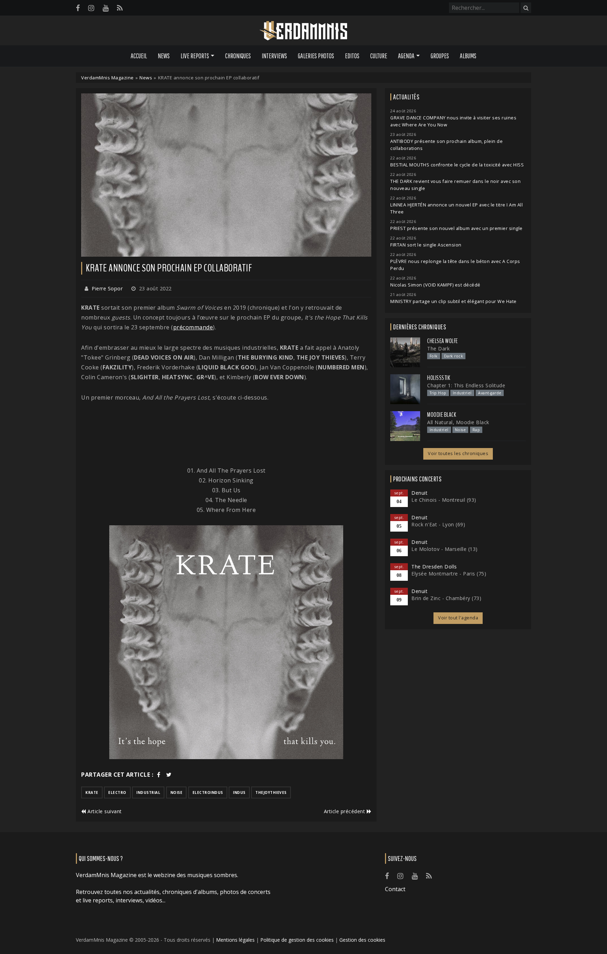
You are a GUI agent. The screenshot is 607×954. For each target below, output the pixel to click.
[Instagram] (91, 8)
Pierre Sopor (107, 288)
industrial (148, 792)
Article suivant (104, 811)
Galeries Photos (316, 56)
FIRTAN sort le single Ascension (426, 245)
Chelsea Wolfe (442, 341)
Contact (395, 889)
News (164, 56)
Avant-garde (490, 392)
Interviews (274, 56)
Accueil (139, 56)
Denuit (419, 492)
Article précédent (345, 811)
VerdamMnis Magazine (107, 77)
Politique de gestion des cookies (297, 939)
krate (91, 792)
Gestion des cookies (362, 939)
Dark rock (453, 356)
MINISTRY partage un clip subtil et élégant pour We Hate (453, 301)
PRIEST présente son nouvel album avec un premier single (456, 228)
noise (176, 792)
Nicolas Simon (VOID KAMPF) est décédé (435, 285)
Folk (434, 356)
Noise (460, 429)
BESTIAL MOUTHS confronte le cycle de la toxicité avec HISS (457, 165)
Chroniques (238, 56)
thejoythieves (271, 792)
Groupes (440, 56)
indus (239, 792)
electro (117, 792)
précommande (193, 327)
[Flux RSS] (120, 8)
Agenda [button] (406, 56)
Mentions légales (235, 939)
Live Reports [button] (195, 56)
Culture (378, 56)
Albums (468, 56)
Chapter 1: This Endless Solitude (466, 385)
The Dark (438, 348)
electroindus (207, 792)
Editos (352, 56)
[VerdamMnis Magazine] (303, 31)
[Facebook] (78, 8)
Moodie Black (441, 414)
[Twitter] (169, 774)
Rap (476, 429)
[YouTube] (106, 8)
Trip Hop (438, 392)
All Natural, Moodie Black (458, 422)
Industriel (462, 392)
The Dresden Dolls (434, 566)
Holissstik (438, 378)
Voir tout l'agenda (458, 618)
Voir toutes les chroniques (458, 453)
